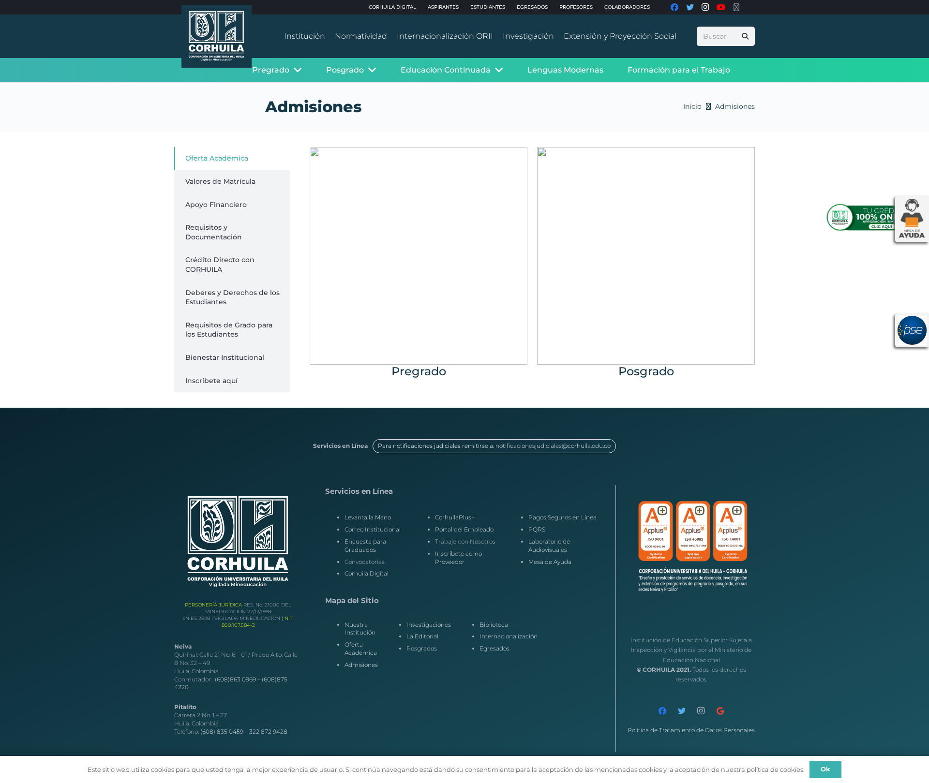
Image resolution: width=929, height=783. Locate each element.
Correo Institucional (373, 529)
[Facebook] (662, 711)
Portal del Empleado (464, 529)
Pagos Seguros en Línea (562, 517)
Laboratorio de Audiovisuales (549, 545)
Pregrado (418, 371)
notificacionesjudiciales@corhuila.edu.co (553, 445)
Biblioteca (493, 624)
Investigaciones (428, 624)
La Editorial (422, 636)
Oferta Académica (361, 648)
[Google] (720, 711)
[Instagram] (701, 711)
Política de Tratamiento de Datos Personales (691, 730)
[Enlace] (216, 36)
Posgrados (421, 648)
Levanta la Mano (368, 517)
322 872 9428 (268, 731)
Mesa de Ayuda (549, 561)
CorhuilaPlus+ (455, 517)
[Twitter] (681, 711)
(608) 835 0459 (221, 731)
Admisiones (361, 664)
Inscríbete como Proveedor (458, 557)
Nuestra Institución (360, 628)
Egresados (494, 648)
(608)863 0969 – (238, 679)
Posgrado (646, 371)
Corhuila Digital (367, 573)
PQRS (536, 529)
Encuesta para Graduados (365, 545)
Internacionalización (508, 636)
